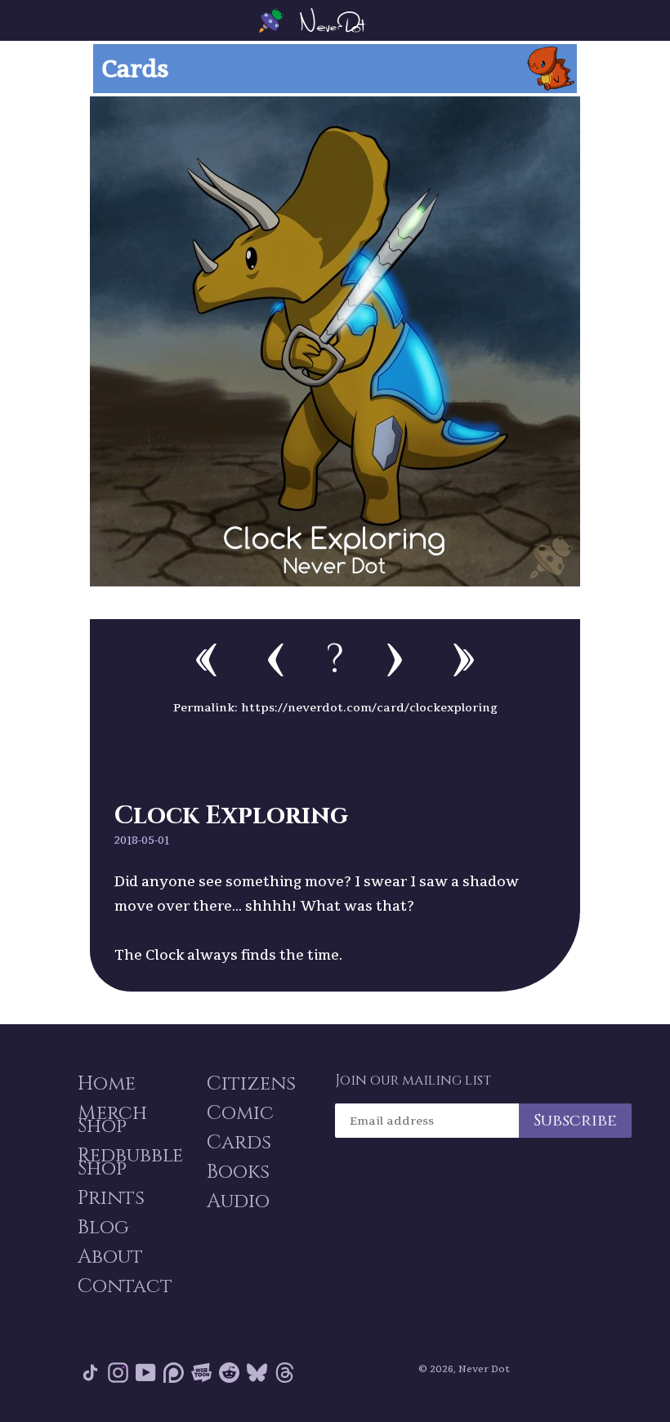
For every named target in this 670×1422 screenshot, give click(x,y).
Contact (125, 1286)
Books (238, 1172)
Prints (111, 1198)
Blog (103, 1228)
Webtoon (201, 1375)
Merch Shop (112, 1119)
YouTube (146, 1375)
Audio (238, 1201)
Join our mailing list (413, 1080)
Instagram (118, 1375)
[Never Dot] (335, 20)
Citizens (251, 1084)
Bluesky (257, 1375)
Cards (239, 1143)
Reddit (229, 1375)
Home (107, 1084)
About (110, 1257)
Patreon (173, 1375)
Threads (284, 1375)
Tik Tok (90, 1375)
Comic (240, 1113)
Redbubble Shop (130, 1162)
